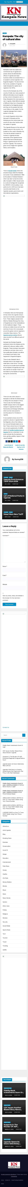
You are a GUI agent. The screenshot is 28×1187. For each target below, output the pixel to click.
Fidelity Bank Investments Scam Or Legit (13, 1092)
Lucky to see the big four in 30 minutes (20, 447)
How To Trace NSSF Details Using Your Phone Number (13, 814)
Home (2, 1180)
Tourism (6, 477)
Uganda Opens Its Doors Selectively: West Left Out (11, 1144)
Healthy (5, 874)
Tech (4, 934)
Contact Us (6, 727)
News (4, 894)
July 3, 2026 (8, 1112)
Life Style (5, 878)
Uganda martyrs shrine (10, 335)
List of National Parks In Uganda (14, 497)
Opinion (5, 902)
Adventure (6, 826)
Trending (5, 946)
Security (5, 922)
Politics (5, 910)
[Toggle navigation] (25, 23)
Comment (6, 535)
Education (5, 858)
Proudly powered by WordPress (8, 1174)
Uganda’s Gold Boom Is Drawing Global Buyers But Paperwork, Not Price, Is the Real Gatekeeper (13, 771)
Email (5, 575)
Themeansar (14, 1176)
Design (5, 854)
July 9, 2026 (8, 1095)
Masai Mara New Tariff (13, 514)
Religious (5, 914)
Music (4, 890)
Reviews (5, 918)
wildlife (5, 950)
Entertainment (7, 862)
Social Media (6, 926)
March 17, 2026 (9, 1129)
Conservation (6, 846)
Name (5, 566)
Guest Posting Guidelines (17, 1180)
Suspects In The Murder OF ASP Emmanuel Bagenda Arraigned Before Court (14, 758)
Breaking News (7, 838)
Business (5, 842)
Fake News (6, 866)
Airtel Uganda (7, 830)
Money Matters (7, 882)
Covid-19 (5, 850)
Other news (6, 906)
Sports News (6, 930)
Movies (5, 886)
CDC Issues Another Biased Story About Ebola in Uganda (12, 1109)
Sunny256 (12, 43)
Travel (4, 33)
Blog (4, 834)
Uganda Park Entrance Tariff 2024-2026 (13, 480)
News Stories (6, 898)
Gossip (5, 870)
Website (5, 584)
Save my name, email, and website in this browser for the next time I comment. (13, 598)
